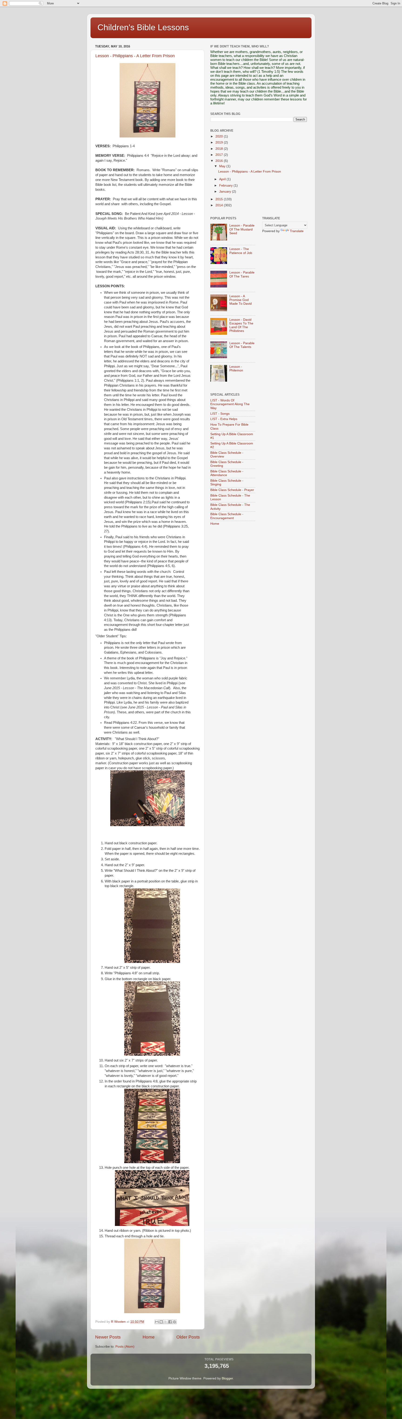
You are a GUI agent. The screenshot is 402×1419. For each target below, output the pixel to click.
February (226, 185)
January (225, 191)
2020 (219, 136)
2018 (219, 148)
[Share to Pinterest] (174, 1321)
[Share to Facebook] (170, 1321)
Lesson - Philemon (236, 368)
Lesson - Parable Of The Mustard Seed (242, 229)
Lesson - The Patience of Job (240, 250)
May (222, 166)
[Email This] (156, 1321)
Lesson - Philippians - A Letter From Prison (135, 55)
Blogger (227, 1378)
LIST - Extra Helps (223, 419)
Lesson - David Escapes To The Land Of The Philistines (241, 325)
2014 (219, 205)
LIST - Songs (220, 413)
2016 (219, 161)
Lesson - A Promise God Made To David (240, 299)
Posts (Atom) (124, 1346)
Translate (297, 231)
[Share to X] (165, 1321)
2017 (219, 155)
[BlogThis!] (161, 1321)
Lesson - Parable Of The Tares (242, 274)
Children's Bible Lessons (143, 27)
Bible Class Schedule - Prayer (232, 490)
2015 (219, 199)
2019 (219, 142)
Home (149, 1337)
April (223, 179)
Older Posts (188, 1337)
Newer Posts (108, 1337)
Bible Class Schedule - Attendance (226, 473)
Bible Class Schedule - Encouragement (226, 516)
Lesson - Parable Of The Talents (242, 345)
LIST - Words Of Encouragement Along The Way (230, 404)
